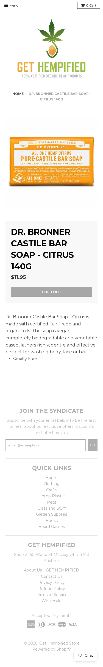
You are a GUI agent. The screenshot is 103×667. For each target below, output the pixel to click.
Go (92, 445)
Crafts (51, 489)
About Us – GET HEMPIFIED (51, 570)
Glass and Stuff (51, 508)
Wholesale (51, 600)
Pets (51, 502)
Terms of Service (52, 594)
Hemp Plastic (51, 495)
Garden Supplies (51, 514)
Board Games (51, 526)
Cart (91, 5)
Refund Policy (51, 588)
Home (18, 94)
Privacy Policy (51, 582)
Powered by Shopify (51, 649)
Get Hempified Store (59, 643)
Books (52, 520)
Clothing (51, 483)
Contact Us (51, 576)
